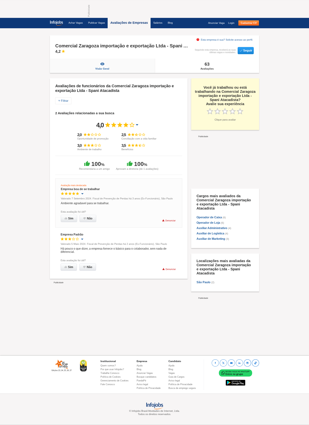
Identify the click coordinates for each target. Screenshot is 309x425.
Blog (170, 22)
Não (89, 218)
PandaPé (141, 380)
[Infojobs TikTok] (255, 363)
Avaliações (207, 66)
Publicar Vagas (96, 22)
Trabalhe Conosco (109, 373)
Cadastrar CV (249, 22)
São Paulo (203, 282)
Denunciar (170, 220)
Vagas (171, 373)
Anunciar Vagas (145, 373)
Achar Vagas (75, 22)
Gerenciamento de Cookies (114, 380)
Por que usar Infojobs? (112, 369)
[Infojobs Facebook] (215, 363)
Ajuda (140, 365)
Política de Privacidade (149, 388)
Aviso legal (142, 384)
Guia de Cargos (176, 376)
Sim (70, 218)
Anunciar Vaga (216, 22)
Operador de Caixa (209, 217)
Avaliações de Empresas (129, 22)
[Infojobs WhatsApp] (235, 372)
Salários (157, 22)
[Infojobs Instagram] (247, 363)
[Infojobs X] (223, 363)
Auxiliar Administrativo (212, 228)
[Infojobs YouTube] (231, 363)
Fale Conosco (107, 384)
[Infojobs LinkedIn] (239, 363)
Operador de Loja (208, 222)
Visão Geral (102, 68)
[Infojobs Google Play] (235, 382)
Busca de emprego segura (182, 388)
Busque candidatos (146, 376)
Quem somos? (108, 365)
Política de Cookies (110, 376)
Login (231, 22)
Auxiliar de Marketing (211, 238)
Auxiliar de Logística (210, 233)
